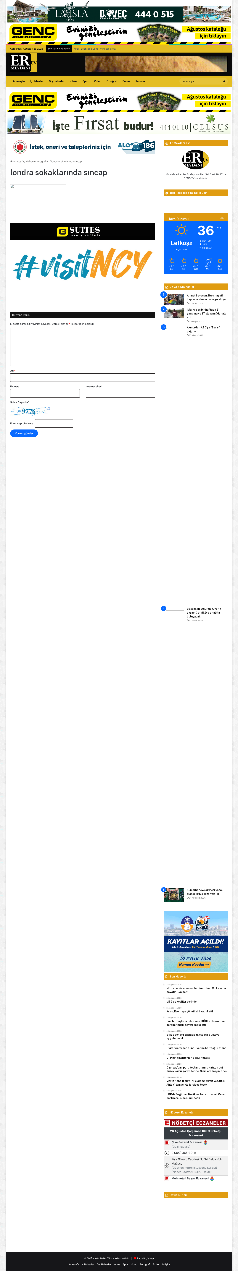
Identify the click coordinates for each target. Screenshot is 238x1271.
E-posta (15, 386)
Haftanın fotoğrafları (37, 161)
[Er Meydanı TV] (23, 62)
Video (97, 81)
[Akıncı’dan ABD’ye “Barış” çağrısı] (174, 465)
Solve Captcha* (19, 402)
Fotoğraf (112, 81)
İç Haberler (37, 81)
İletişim (140, 81)
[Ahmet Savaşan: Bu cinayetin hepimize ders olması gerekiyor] (174, 299)
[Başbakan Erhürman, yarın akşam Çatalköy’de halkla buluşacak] (174, 746)
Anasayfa (19, 81)
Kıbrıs (73, 81)
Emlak (126, 81)
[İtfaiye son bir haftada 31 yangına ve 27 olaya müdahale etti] (174, 313)
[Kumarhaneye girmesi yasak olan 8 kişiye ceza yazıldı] (174, 895)
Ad (12, 370)
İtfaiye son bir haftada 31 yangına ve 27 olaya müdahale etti (206, 313)
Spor (86, 81)
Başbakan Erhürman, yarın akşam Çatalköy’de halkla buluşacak (204, 612)
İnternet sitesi (94, 386)
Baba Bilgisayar (145, 1258)
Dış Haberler (57, 81)
